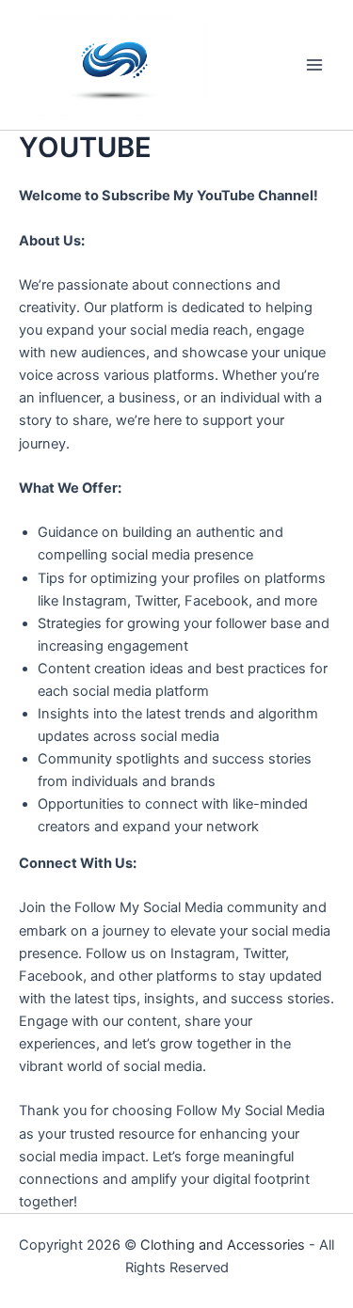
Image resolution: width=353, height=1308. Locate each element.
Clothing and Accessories (222, 1245)
